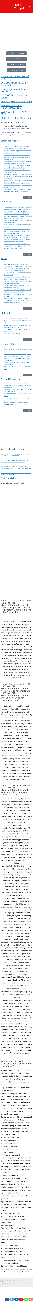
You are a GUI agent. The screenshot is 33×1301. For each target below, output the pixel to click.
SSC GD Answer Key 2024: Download (14, 83)
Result (4, 258)
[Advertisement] (16, 429)
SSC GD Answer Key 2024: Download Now (16, 298)
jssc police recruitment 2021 (12, 333)
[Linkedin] (16, 1299)
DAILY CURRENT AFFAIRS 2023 (14, 113)
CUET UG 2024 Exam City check (14, 96)
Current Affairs (8, 344)
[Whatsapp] (26, 1299)
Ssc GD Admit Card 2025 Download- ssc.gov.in (17, 229)
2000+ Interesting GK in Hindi (16, 118)
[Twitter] (11, 1299)
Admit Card (6, 201)
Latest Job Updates (11, 140)
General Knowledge (11, 379)
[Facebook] (7, 1299)
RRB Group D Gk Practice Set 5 (16, 101)
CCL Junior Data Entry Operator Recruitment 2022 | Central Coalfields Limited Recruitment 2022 (15, 461)
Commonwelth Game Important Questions (11, 106)
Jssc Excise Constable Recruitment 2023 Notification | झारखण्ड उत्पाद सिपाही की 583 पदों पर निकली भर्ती (17, 321)
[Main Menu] (29, 6)
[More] (30, 1299)
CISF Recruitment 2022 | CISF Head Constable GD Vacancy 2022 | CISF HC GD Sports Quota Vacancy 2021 (16, 467)
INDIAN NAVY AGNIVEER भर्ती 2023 (15, 77)
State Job (6, 313)
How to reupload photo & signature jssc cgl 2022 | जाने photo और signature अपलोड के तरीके (15, 455)
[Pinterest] (21, 1299)
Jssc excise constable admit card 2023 (15, 90)
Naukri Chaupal (8, 478)
